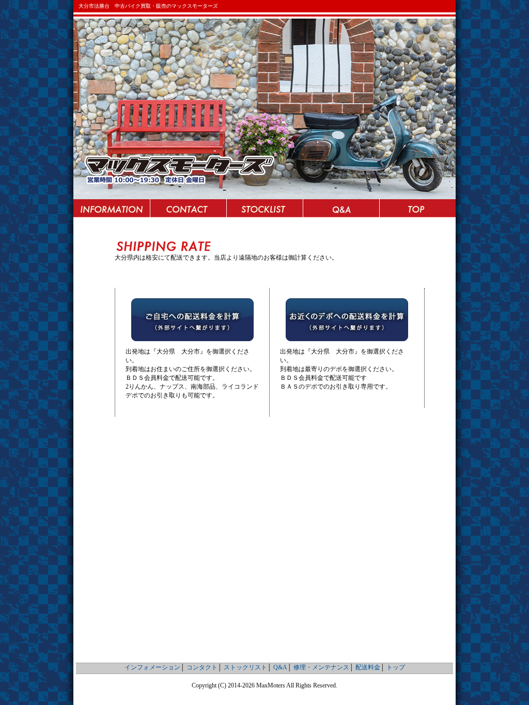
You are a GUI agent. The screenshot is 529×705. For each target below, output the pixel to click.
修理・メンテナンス (321, 667)
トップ (417, 208)
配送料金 (367, 667)
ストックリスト (264, 208)
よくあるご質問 (341, 208)
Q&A (280, 667)
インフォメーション (111, 208)
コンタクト (188, 208)
